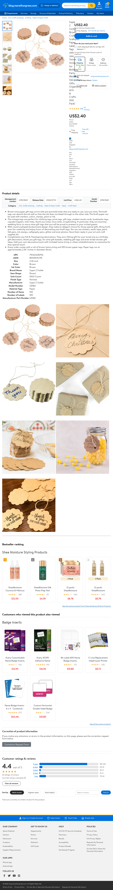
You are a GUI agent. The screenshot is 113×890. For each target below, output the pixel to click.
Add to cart (91, 36)
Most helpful (50, 792)
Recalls (61, 838)
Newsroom (7, 838)
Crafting (28, 18)
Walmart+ (34, 842)
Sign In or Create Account (32, 818)
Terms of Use (92, 831)
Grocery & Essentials (48, 13)
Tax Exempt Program (67, 850)
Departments (12, 13)
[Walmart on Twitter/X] (9, 876)
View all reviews (11, 783)
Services (24, 13)
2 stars (35, 773)
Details (94, 80)
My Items (100, 13)
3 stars (35, 770)
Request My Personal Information (95, 843)
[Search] (91, 5)
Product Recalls (65, 846)
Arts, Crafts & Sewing (16, 18)
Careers (90, 13)
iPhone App (7, 862)
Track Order (72, 818)
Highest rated (33, 792)
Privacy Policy (92, 834)
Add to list (83, 85)
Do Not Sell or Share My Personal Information (96, 849)
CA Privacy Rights (94, 838)
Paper (64, 206)
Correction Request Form (16, 744)
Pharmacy (80, 13)
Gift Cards (35, 846)
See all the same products (100, 724)
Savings (33, 13)
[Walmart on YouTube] (14, 876)
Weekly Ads (89, 818)
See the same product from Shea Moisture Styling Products (86, 606)
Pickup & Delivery (66, 13)
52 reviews (87, 109)
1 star (36, 776)
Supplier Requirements (11, 850)
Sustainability (8, 846)
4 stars (35, 767)
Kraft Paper (72, 206)
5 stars (35, 764)
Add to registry (100, 85)
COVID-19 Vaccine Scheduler (70, 831)
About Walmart (9, 831)
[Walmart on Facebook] (4, 876)
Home (4, 18)
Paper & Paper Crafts (40, 18)
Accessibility (63, 842)
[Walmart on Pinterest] (19, 876)
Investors (6, 842)
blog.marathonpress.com (78, 149)
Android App (8, 866)
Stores (33, 834)
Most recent (17, 792)
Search (106, 792)
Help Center (55, 818)
